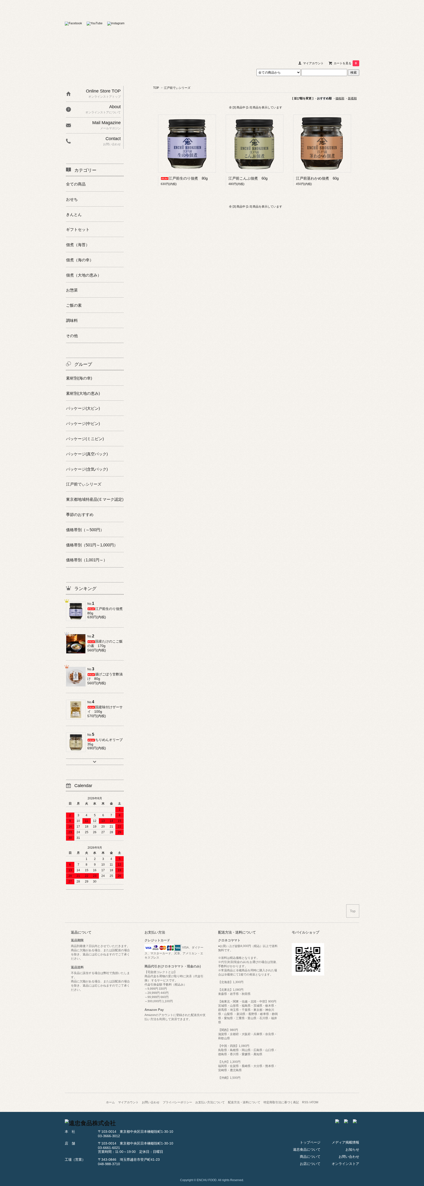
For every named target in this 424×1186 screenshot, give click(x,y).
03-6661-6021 (109, 1148)
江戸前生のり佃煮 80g (188, 178)
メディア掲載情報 (315, 26)
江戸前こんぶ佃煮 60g (247, 178)
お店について (302, 26)
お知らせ (327, 26)
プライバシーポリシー (177, 1102)
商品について (290, 26)
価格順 (339, 98)
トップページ (310, 1142)
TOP (156, 88)
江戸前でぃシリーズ (177, 88)
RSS (305, 1102)
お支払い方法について (210, 1102)
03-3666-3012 (109, 1136)
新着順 (352, 98)
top (212, 24)
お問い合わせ (339, 26)
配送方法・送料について (244, 1102)
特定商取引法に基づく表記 (281, 1102)
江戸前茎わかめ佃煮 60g (317, 178)
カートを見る (345, 63)
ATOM (314, 1102)
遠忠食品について (278, 26)
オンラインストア (351, 26)
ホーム (110, 1102)
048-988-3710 (109, 1164)
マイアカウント (313, 63)
